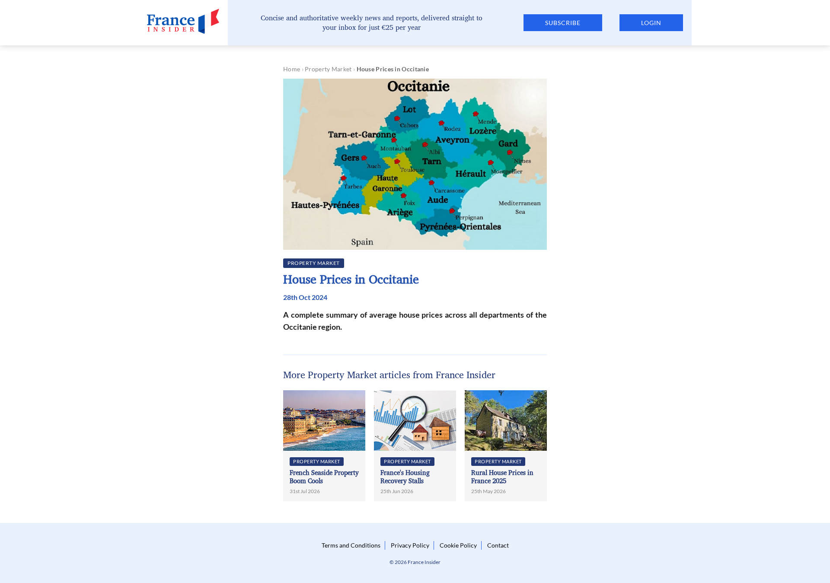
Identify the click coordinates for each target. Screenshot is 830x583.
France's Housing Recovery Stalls (405, 477)
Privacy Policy (410, 545)
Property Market (328, 69)
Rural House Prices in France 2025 (502, 477)
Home (291, 69)
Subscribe (563, 22)
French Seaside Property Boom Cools (324, 477)
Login (651, 22)
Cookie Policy (458, 545)
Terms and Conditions (351, 545)
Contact (498, 545)
